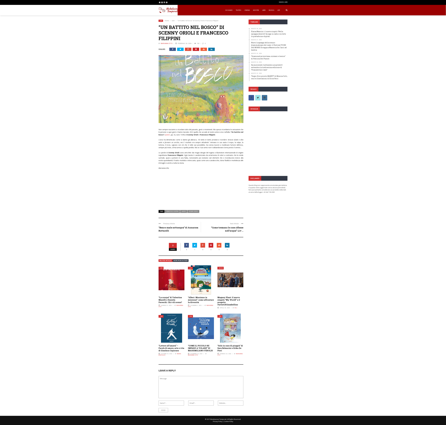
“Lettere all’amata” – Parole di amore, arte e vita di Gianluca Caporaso (171, 348)
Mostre (256, 10)
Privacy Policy (217, 421)
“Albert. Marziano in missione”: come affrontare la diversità (201, 299)
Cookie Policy (228, 421)
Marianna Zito (167, 43)
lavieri (184, 211)
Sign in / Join (283, 2)
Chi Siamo (229, 10)
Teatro (238, 10)
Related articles (165, 261)
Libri (264, 10)
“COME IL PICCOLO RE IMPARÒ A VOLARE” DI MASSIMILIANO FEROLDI (200, 348)
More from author (181, 261)
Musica (271, 10)
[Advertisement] (201, 188)
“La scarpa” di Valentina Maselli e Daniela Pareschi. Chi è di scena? (170, 299)
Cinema (247, 10)
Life (278, 10)
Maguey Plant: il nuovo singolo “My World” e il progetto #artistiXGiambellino (228, 301)
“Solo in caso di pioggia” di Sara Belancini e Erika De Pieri (230, 348)
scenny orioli (193, 211)
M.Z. (236, 308)
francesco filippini (172, 211)
